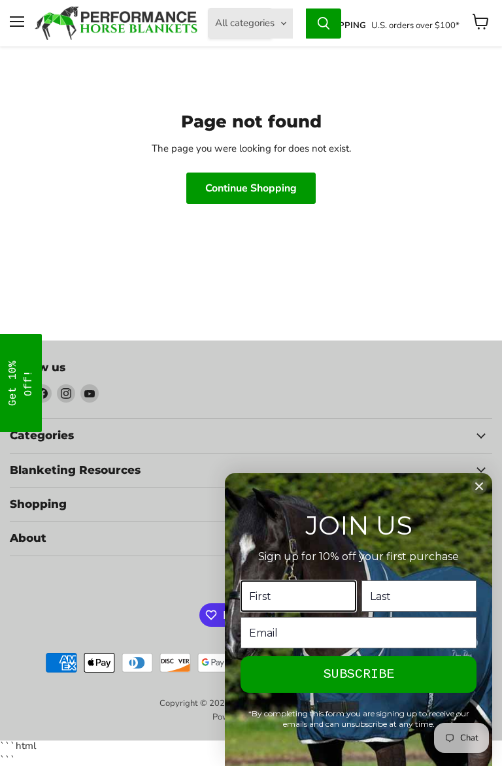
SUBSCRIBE (359, 674)
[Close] (479, 486)
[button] (21, 383)
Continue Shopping (251, 188)
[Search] (323, 23)
